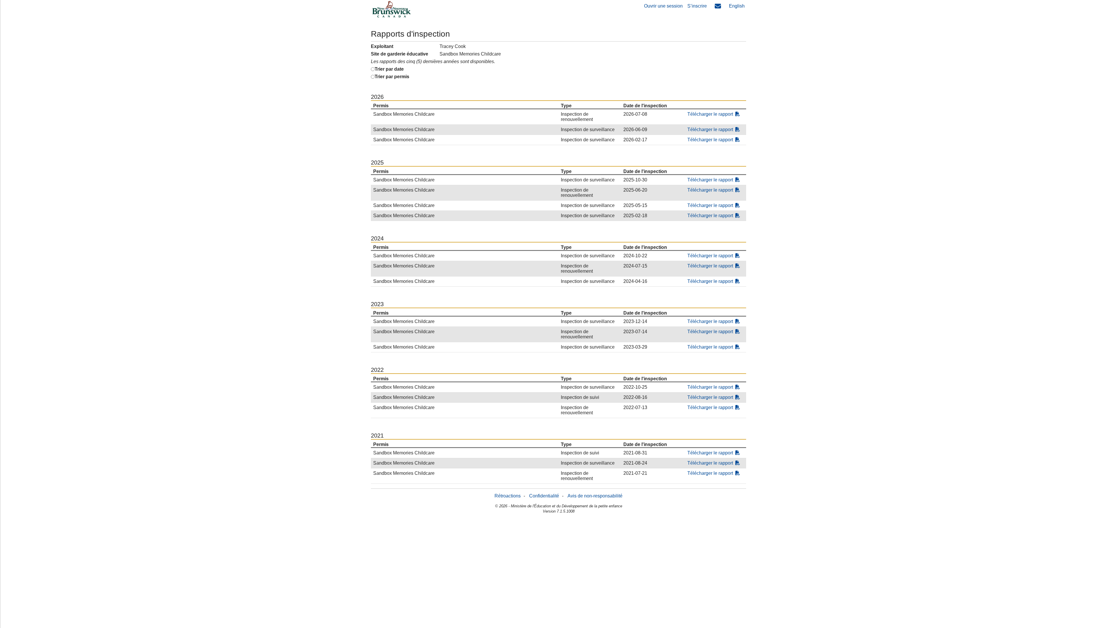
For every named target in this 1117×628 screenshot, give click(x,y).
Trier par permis (392, 76)
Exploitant (382, 46)
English (737, 5)
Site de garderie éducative (399, 53)
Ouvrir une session (663, 5)
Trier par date (389, 69)
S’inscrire (697, 5)
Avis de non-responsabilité (595, 495)
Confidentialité (544, 495)
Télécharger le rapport (710, 114)
